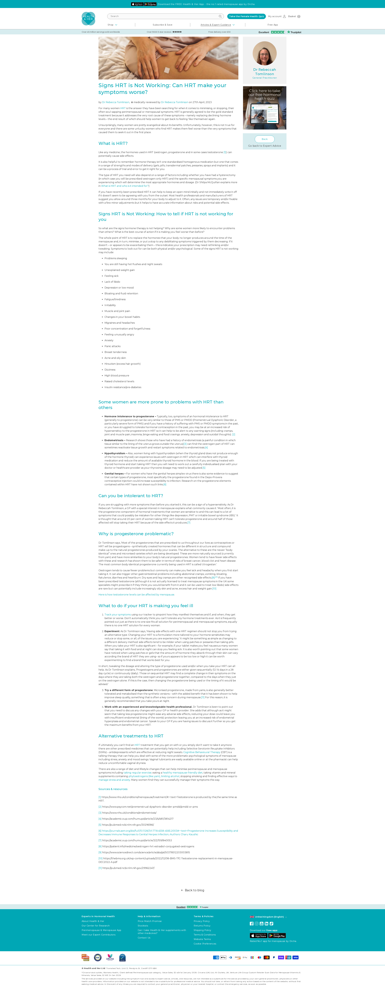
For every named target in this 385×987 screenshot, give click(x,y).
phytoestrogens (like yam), (144, 776)
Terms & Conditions (205, 934)
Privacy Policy (202, 921)
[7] (188, 522)
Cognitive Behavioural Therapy (201, 752)
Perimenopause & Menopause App (101, 930)
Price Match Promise (150, 921)
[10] (214, 588)
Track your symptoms (118, 614)
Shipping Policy (202, 930)
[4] (206, 447)
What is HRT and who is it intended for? (125, 186)
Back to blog (194, 890)
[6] (164, 484)
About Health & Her (93, 921)
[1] (225, 152)
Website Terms (202, 939)
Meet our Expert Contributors (98, 934)
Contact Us (144, 937)
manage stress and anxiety (114, 779)
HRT (123, 108)
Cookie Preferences (205, 943)
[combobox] (165, 16)
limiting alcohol (170, 776)
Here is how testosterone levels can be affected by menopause (136, 594)
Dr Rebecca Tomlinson (115, 102)
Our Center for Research (96, 925)
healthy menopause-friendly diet (183, 772)
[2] (233, 434)
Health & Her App (193, 4)
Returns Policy (202, 925)
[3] (185, 443)
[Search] (220, 16)
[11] (203, 697)
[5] (204, 467)
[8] (213, 577)
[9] (216, 577)
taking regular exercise (137, 772)
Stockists (143, 925)
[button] (294, 16)
